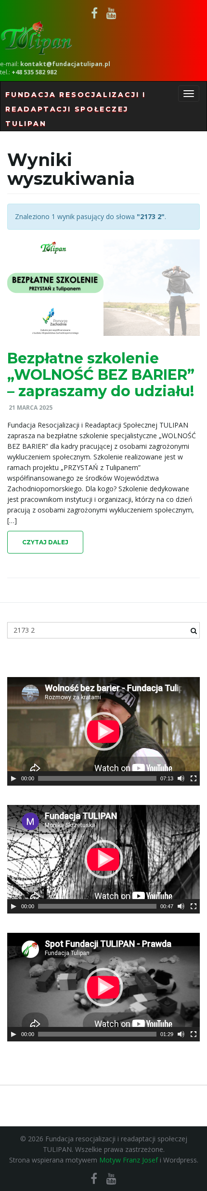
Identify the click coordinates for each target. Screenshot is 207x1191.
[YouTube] (111, 13)
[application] (103, 731)
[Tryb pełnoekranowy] (193, 778)
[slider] (97, 778)
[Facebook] (94, 13)
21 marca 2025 (30, 407)
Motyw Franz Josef (128, 1159)
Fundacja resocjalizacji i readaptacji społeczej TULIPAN (75, 109)
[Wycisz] (181, 778)
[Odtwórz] (13, 778)
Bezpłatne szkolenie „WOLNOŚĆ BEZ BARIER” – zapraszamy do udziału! (100, 374)
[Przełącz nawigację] (188, 93)
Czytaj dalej (45, 542)
